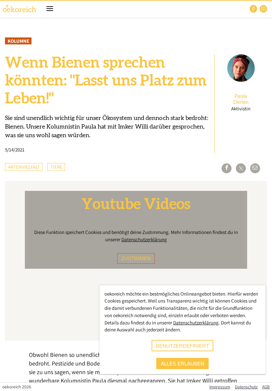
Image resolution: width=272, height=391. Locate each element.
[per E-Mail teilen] (255, 168)
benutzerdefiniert (182, 346)
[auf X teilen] (241, 168)
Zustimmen (136, 258)
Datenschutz (246, 387)
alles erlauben (182, 363)
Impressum (219, 387)
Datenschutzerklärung (144, 239)
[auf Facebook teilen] (227, 168)
